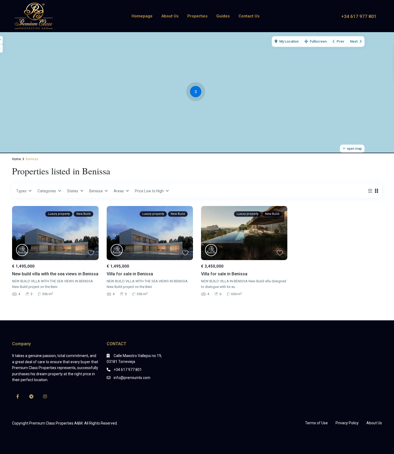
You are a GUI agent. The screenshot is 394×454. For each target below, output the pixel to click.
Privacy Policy (347, 423)
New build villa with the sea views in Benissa (55, 273)
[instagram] (44, 396)
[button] (197, 92)
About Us (170, 16)
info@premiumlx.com (132, 378)
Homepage (142, 16)
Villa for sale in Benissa (130, 273)
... (59, 287)
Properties (197, 16)
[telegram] (31, 396)
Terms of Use (316, 423)
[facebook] (17, 396)
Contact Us (249, 16)
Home (16, 159)
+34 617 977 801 (359, 16)
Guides (223, 16)
